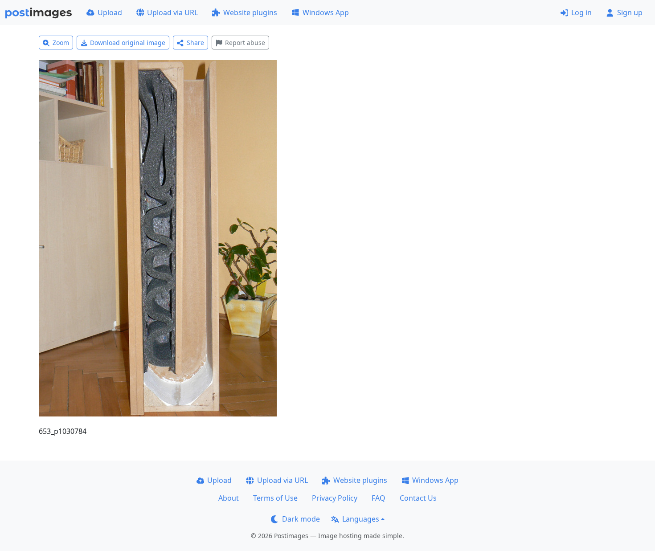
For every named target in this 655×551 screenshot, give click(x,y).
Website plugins (250, 12)
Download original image (127, 42)
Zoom (61, 42)
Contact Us (418, 498)
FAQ (378, 498)
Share (195, 42)
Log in (581, 12)
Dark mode (301, 519)
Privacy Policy (334, 498)
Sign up (630, 12)
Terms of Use (275, 498)
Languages (360, 519)
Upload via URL (172, 12)
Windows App (326, 12)
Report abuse (245, 42)
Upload (110, 12)
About (228, 498)
